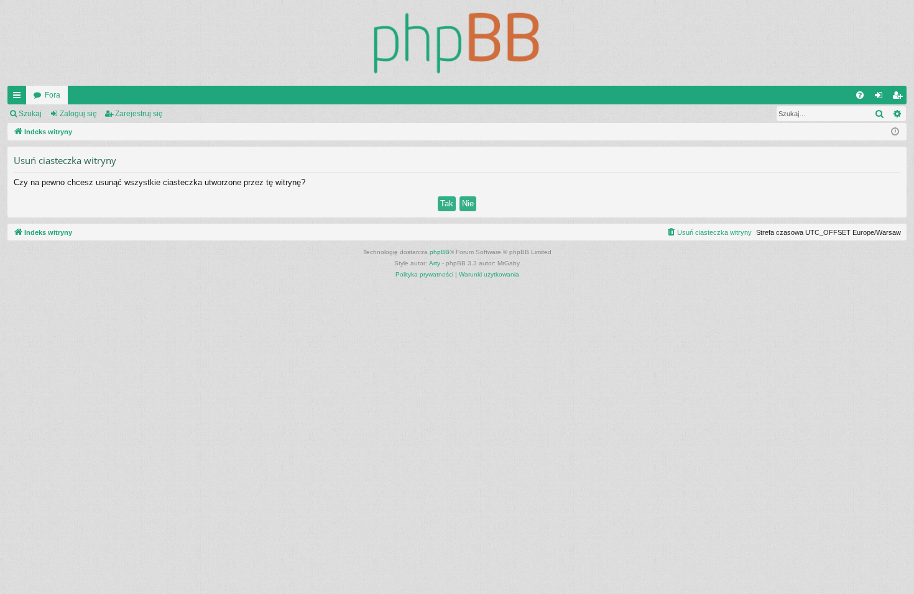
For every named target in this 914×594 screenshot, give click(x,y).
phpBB (440, 252)
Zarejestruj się (139, 113)
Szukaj (30, 113)
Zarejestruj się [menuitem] (900, 97)
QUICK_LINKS (19, 97)
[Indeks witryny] (457, 43)
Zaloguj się (78, 113)
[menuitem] (860, 95)
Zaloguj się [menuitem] (881, 97)
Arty (434, 263)
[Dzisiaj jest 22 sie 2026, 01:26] (895, 132)
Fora (52, 95)
